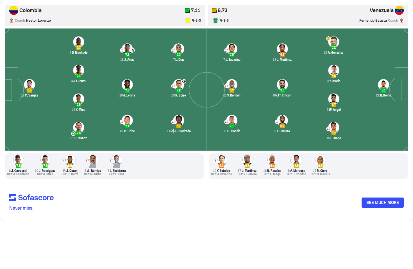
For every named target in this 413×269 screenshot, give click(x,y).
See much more (382, 202)
